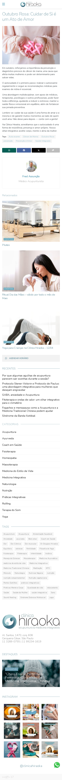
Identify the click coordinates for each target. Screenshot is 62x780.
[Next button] (54, 673)
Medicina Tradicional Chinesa (16, 568)
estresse (19, 549)
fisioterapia (8, 554)
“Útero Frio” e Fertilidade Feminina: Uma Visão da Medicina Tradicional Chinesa (27, 677)
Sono (53, 593)
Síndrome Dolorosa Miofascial (33, 597)
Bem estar (33, 539)
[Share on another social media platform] (53, 150)
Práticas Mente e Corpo (13, 588)
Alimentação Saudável (42, 534)
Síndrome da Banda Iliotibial (18, 415)
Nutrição (7, 490)
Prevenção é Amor (24, 141)
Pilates (6, 245)
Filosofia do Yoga (47, 549)
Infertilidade (36, 554)
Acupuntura (9, 432)
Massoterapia (10, 464)
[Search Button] (58, 4)
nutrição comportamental (14, 578)
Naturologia (9, 484)
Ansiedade (8, 539)
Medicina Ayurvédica (48, 558)
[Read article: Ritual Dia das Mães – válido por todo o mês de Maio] (31, 270)
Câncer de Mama (30, 136)
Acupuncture (9, 534)
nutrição (50, 573)
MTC (48, 568)
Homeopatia (9, 458)
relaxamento (52, 588)
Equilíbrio (8, 549)
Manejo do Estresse (12, 558)
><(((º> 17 (8, 777)
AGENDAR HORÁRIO (18, 358)
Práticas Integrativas (14, 497)
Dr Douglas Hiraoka (49, 544)
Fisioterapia (8, 451)
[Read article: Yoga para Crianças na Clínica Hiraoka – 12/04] (31, 324)
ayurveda (20, 539)
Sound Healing (10, 597)
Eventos (8, 239)
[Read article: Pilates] (31, 221)
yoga (52, 597)
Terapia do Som (11, 510)
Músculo (7, 573)
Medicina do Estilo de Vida (17, 471)
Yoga (5, 516)
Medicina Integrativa (14, 477)
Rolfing (6, 503)
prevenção (8, 141)
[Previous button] (7, 673)
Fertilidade (31, 549)
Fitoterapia (22, 554)
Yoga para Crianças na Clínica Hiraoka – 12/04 (27, 348)
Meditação (37, 568)
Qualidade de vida (35, 588)
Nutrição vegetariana (38, 578)
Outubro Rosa (48, 136)
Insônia (48, 554)
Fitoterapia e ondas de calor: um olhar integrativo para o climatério (31, 401)
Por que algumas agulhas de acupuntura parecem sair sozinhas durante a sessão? (26, 377)
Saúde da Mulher (20, 593)
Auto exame (14, 136)
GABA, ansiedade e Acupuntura (20, 395)
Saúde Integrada (42, 141)
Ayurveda (8, 438)
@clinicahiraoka (31, 766)
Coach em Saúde (12, 445)
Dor (5, 544)
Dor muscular (30, 544)
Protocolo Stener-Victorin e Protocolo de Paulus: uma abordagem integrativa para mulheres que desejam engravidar (30, 387)
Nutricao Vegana (36, 573)
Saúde (6, 593)
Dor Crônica (16, 544)
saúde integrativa (39, 593)
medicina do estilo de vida (15, 563)
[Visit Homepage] (30, 4)
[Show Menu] (3, 4)
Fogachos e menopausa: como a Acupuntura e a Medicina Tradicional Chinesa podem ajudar (30, 409)
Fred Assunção (31, 176)
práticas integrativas (30, 583)
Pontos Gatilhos (10, 583)
